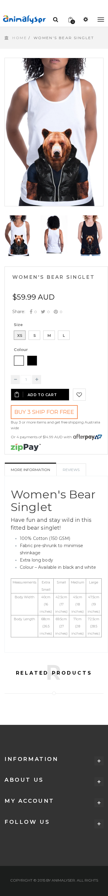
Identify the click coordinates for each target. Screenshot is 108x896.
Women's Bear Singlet (53, 277)
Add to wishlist (79, 395)
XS (19, 335)
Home (19, 37)
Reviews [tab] (71, 469)
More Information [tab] (30, 469)
